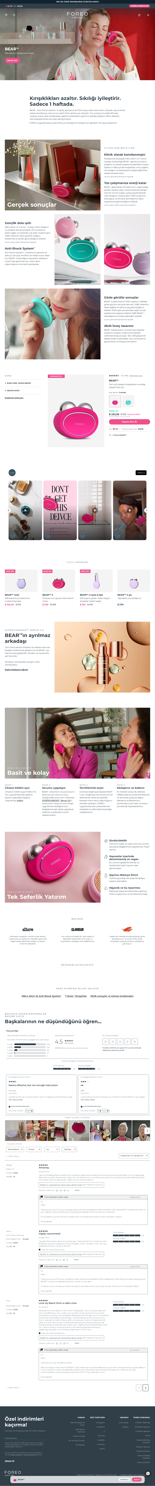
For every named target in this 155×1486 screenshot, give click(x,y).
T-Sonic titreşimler (76, 996)
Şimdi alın (12, 60)
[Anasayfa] (77, 15)
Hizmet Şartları (29, 1455)
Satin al (137, 1479)
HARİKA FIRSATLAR (139, 6)
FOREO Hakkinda (143, 1422)
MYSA (147, 1436)
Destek (125, 1427)
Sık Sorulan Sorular (77, 1440)
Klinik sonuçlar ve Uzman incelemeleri (111, 996)
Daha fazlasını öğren (16, 669)
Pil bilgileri (80, 1445)
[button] (148, 1473)
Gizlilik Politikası (143, 1451)
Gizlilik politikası (16, 1455)
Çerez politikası (143, 1462)
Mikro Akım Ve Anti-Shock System (42, 996)
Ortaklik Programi (142, 1427)
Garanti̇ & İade (79, 1436)
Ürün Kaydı (123, 1422)
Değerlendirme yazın (135, 375)
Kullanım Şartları (143, 1447)
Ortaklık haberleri (142, 1431)
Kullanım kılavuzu (14, 398)
